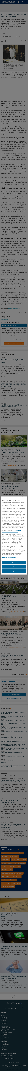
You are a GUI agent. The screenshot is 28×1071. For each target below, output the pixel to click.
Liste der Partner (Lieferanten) (9, 557)
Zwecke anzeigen (14, 562)
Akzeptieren (14, 571)
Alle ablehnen (14, 567)
